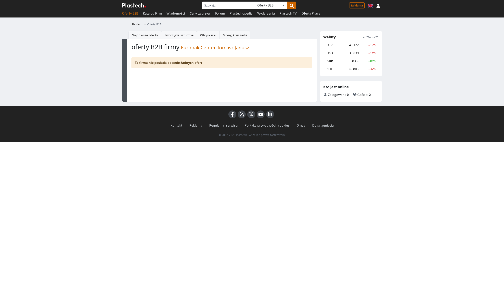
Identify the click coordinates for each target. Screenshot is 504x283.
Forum (220, 13)
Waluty (329, 37)
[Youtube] (261, 114)
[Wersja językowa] (370, 5)
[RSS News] (242, 114)
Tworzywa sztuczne (179, 35)
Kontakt (176, 125)
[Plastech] (134, 5)
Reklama (357, 5)
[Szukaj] (291, 5)
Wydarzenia (266, 13)
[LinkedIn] (270, 114)
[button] (378, 5)
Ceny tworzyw (200, 13)
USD (329, 53)
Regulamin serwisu (223, 125)
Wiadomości (176, 13)
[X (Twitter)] (251, 114)
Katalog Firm (152, 13)
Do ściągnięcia (323, 125)
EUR (329, 45)
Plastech (137, 24)
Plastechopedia (241, 13)
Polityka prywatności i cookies (267, 125)
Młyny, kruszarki (235, 35)
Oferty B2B (130, 13)
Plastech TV (288, 13)
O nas (300, 125)
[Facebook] (232, 114)
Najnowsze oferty (145, 35)
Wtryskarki (208, 35)
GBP (329, 61)
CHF (329, 69)
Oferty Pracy (310, 13)
